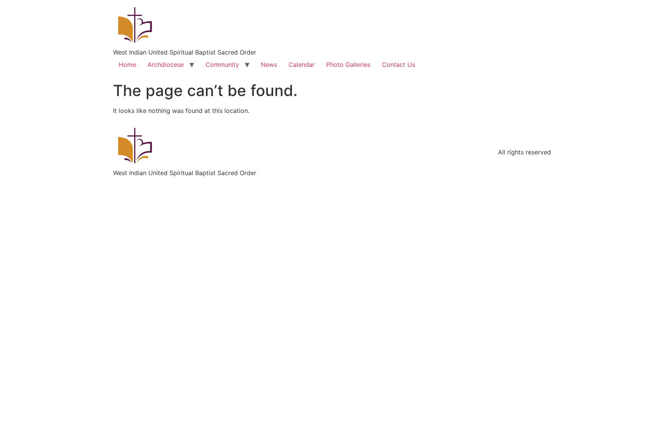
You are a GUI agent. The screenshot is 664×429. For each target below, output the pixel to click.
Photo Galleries (348, 64)
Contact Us (398, 64)
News (269, 64)
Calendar (302, 64)
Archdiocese (166, 64)
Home (127, 64)
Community (222, 64)
